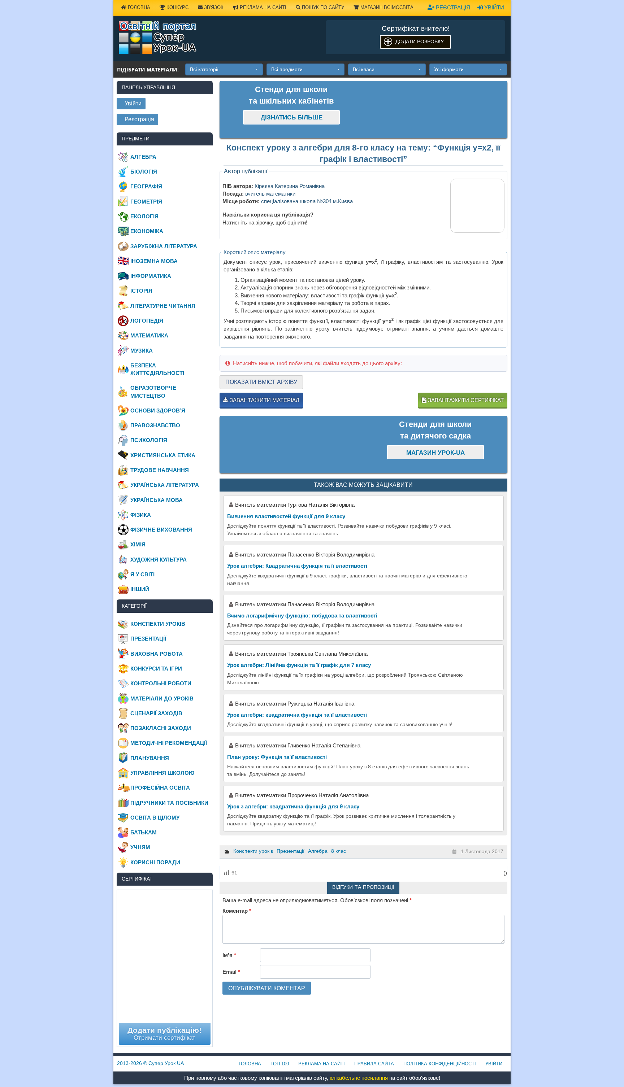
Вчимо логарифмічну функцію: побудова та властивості (302, 615)
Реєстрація (452, 7)
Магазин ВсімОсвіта (386, 7)
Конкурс (176, 7)
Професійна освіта (160, 788)
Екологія (144, 216)
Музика (141, 351)
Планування (149, 758)
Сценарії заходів (156, 713)
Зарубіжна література (163, 246)
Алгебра (318, 851)
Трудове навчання (159, 470)
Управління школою (162, 773)
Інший (139, 589)
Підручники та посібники (169, 803)
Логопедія (146, 321)
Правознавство (155, 425)
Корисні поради (155, 862)
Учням (140, 847)
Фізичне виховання (161, 530)
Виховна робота (156, 654)
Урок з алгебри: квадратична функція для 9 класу (293, 806)
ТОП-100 (279, 1063)
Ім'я (229, 955)
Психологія (148, 440)
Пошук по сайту (322, 7)
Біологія (143, 172)
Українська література (164, 485)
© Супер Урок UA (150, 1063)
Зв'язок (213, 7)
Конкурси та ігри (156, 668)
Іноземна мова (154, 261)
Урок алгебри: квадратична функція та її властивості (297, 715)
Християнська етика (162, 455)
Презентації (290, 851)
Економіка (146, 231)
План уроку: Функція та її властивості (277, 757)
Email (231, 972)
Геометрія (146, 201)
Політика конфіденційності (439, 1063)
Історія (141, 291)
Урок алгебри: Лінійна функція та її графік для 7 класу (299, 665)
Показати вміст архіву (261, 382)
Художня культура (158, 559)
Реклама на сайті (262, 7)
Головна (138, 7)
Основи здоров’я (157, 410)
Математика (149, 335)
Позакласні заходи (160, 728)
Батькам (143, 832)
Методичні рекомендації (168, 743)
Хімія (138, 544)
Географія (146, 186)
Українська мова (156, 500)
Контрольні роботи (160, 683)
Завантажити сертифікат (465, 400)
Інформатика (150, 276)
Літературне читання (162, 306)
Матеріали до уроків (162, 698)
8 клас (338, 851)
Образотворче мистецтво (153, 391)
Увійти (493, 7)
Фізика (140, 515)
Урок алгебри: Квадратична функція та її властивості (297, 566)
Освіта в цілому (154, 818)
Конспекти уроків (253, 851)
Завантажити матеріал (263, 400)
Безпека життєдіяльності (157, 369)
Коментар (236, 911)
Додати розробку (419, 41)
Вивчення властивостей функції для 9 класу (286, 516)
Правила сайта (374, 1063)
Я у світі (142, 574)
